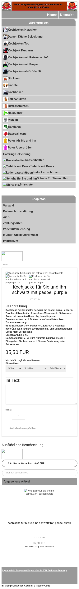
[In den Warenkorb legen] (38, 416)
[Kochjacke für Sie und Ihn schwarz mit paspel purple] (39, 504)
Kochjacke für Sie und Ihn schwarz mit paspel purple (40, 522)
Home (52, 15)
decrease (9, 416)
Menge (9, 410)
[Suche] (73, 473)
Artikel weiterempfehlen (22, 428)
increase (28, 416)
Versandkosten (31, 360)
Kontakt (67, 15)
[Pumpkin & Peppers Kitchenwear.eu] (39, 6)
